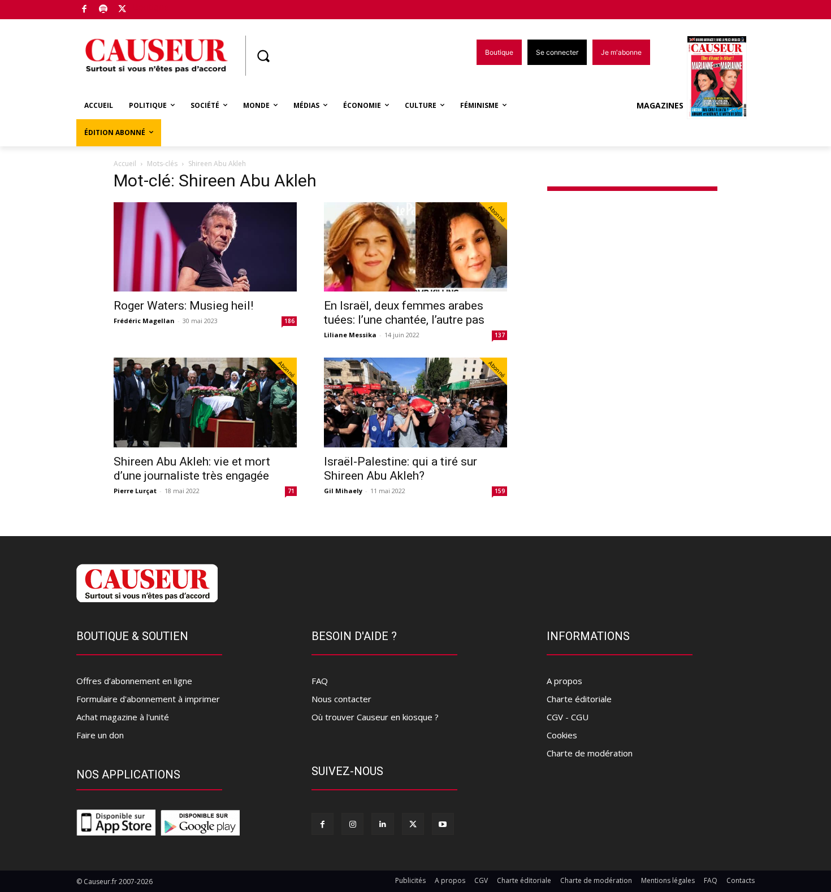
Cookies (562, 735)
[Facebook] (84, 10)
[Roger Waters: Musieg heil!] (205, 247)
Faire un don (100, 735)
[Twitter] (122, 10)
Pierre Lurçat (135, 490)
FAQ (319, 680)
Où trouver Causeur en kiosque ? (375, 717)
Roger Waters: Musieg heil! (183, 305)
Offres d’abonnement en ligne (134, 680)
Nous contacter (341, 698)
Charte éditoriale (579, 698)
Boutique (151, 7)
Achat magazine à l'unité (122, 717)
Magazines (660, 105)
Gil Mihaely (343, 490)
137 (500, 335)
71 (291, 491)
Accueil (125, 163)
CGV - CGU (567, 717)
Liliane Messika (350, 334)
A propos (564, 680)
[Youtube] (443, 824)
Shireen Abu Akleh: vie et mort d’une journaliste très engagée (192, 468)
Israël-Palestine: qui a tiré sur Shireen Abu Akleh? (400, 468)
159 (500, 491)
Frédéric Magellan (144, 320)
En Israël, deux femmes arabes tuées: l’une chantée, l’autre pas (404, 313)
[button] (263, 56)
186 (289, 321)
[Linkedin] (382, 824)
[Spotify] (104, 10)
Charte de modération (590, 753)
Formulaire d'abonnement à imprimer (148, 698)
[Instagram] (352, 824)
